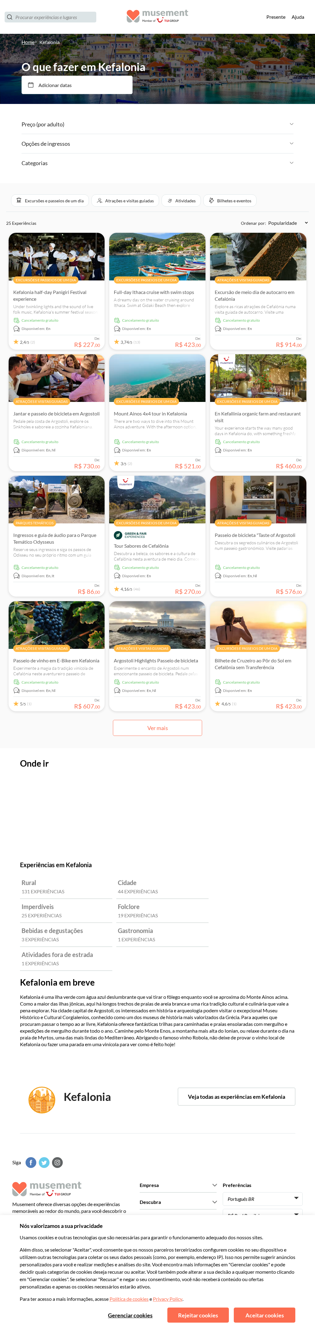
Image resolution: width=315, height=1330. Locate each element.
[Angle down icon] (178, 124)
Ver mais (157, 728)
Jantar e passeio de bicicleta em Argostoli (56, 413)
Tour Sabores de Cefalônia (141, 546)
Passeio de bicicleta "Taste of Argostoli (255, 535)
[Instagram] (56, 1162)
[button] (50, 200)
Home (28, 42)
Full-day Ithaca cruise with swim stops (154, 292)
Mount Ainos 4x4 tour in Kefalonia (150, 413)
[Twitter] (43, 1162)
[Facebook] (30, 1162)
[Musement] (157, 17)
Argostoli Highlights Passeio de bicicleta (156, 660)
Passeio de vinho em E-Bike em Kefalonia (56, 660)
